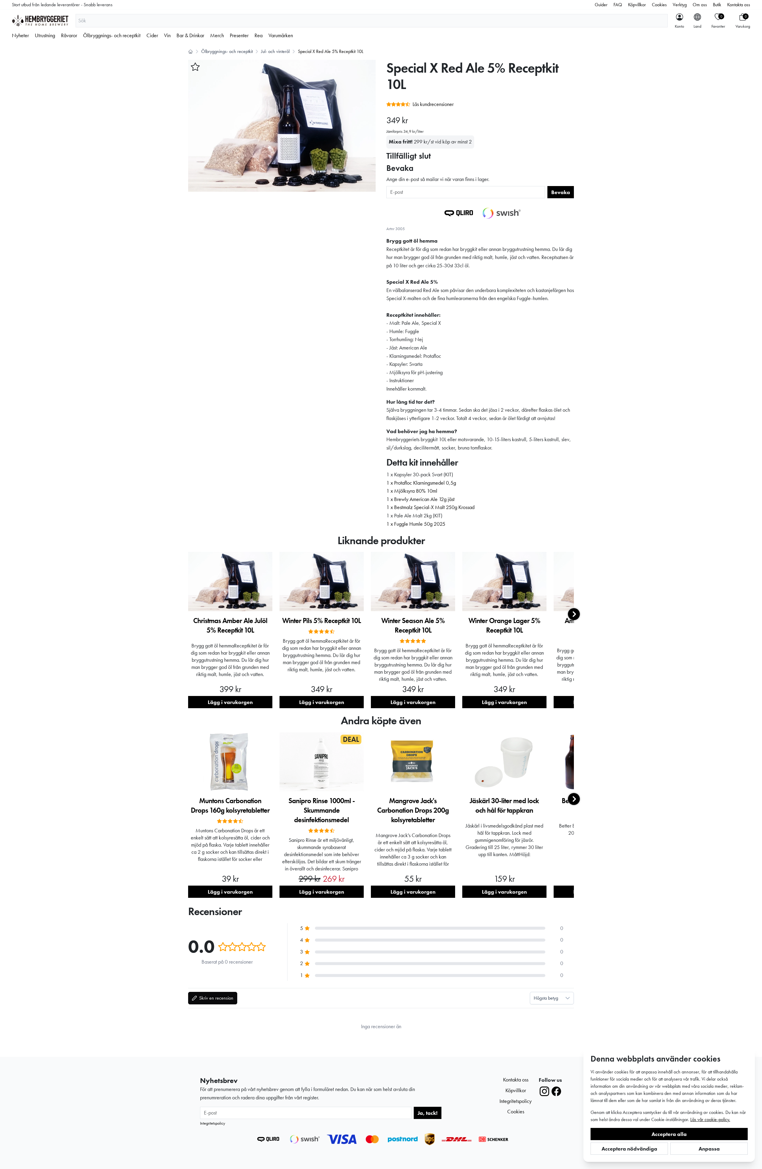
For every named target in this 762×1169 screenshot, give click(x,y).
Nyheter (20, 35)
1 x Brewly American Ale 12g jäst (420, 499)
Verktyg (680, 4)
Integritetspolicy (212, 1123)
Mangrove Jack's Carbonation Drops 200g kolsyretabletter (413, 810)
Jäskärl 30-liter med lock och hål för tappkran (504, 805)
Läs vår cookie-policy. (710, 1119)
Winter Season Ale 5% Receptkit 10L (413, 625)
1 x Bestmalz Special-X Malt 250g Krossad (430, 507)
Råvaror (69, 35)
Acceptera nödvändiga (629, 1148)
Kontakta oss (738, 4)
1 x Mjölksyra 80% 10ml (411, 490)
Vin (167, 35)
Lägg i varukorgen (230, 702)
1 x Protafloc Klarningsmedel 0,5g (421, 482)
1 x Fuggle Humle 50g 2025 (415, 523)
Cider (152, 35)
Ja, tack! (428, 1112)
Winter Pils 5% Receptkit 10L (321, 620)
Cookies (659, 4)
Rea (258, 35)
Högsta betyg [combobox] (546, 998)
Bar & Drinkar (190, 35)
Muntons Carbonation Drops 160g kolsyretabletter (230, 805)
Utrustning (45, 35)
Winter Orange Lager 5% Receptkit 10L (504, 625)
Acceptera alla (669, 1134)
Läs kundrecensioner (433, 104)
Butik (717, 4)
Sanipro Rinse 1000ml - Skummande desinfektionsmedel (321, 810)
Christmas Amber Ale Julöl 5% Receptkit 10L (230, 625)
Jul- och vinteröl (275, 51)
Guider (601, 4)
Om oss (700, 4)
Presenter (239, 35)
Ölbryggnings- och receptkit (111, 35)
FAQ (617, 4)
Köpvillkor (637, 4)
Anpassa (709, 1148)
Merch (217, 35)
